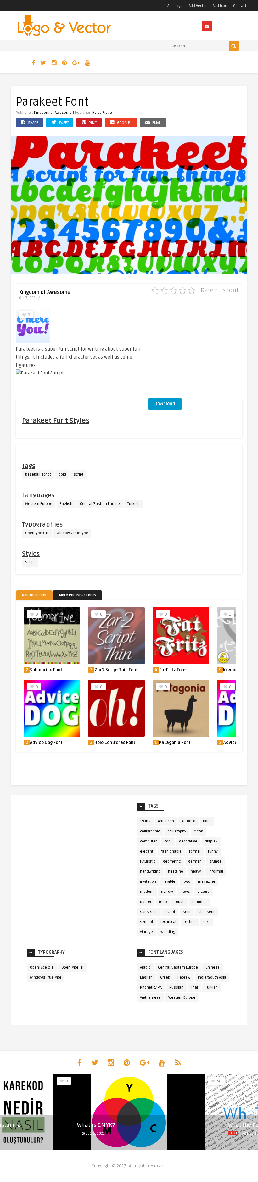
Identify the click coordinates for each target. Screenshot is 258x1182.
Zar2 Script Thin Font (116, 670)
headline (175, 871)
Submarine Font (46, 670)
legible (169, 881)
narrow (167, 891)
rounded (199, 901)
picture (204, 891)
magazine (206, 881)
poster (145, 901)
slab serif (206, 911)
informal (216, 871)
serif (187, 911)
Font (82, 1133)
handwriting (150, 871)
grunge (215, 861)
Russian (176, 987)
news (185, 891)
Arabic (145, 967)
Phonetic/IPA (151, 987)
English (66, 503)
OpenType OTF (37, 533)
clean (198, 831)
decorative (188, 841)
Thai (194, 987)
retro (163, 901)
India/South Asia (212, 977)
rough (180, 901)
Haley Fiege (102, 112)
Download (164, 403)
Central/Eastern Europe (100, 503)
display (211, 841)
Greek (165, 977)
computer (148, 841)
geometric (172, 861)
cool (167, 841)
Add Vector (198, 5)
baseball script (38, 474)
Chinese (212, 967)
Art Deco (188, 821)
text (206, 922)
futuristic (147, 861)
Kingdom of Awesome (53, 112)
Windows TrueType (72, 533)
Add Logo (175, 5)
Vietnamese (150, 997)
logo (186, 881)
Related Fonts (34, 595)
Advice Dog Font (46, 742)
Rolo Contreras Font (114, 742)
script (78, 474)
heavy (196, 871)
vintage (146, 932)
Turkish (133, 503)
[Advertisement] (195, 353)
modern (147, 891)
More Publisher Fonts (77, 595)
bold (62, 474)
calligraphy (176, 831)
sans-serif (149, 911)
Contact (239, 5)
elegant (146, 851)
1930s (145, 821)
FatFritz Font (172, 670)
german (195, 861)
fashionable (171, 851)
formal (194, 851)
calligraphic (150, 831)
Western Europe (38, 503)
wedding (167, 932)
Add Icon (220, 5)
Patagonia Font (175, 742)
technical (168, 922)
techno (190, 922)
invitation (148, 881)
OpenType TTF (72, 967)
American (166, 821)
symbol (146, 922)
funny (213, 851)
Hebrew (183, 977)
